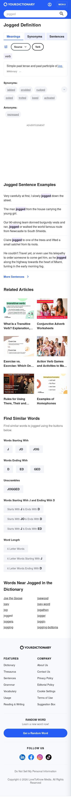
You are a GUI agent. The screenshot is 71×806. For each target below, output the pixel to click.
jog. (60, 66)
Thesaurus (10, 671)
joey (6, 604)
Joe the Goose (13, 598)
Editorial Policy (45, 684)
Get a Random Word (35, 733)
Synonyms (34, 36)
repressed (13, 114)
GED (37, 469)
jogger (41, 615)
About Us (42, 665)
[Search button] (61, 14)
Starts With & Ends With (23, 509)
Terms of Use (45, 697)
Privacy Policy (45, 678)
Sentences (57, 36)
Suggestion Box (46, 704)
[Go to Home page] (19, 4)
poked (9, 97)
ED (22, 469)
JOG (36, 449)
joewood (42, 598)
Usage (7, 697)
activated (49, 97)
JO (21, 449)
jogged (13, 489)
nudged (40, 89)
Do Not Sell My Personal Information (35, 771)
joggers (8, 621)
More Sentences (14, 277)
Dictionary (9, 665)
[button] (50, 4)
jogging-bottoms (47, 627)
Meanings (13, 36)
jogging (8, 627)
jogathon (43, 610)
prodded (26, 89)
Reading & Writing (14, 704)
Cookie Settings (46, 691)
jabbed (11, 89)
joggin (41, 621)
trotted (22, 97)
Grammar (9, 684)
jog (6, 610)
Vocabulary (10, 691)
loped (35, 97)
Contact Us (43, 671)
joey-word (43, 604)
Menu (62, 4)
